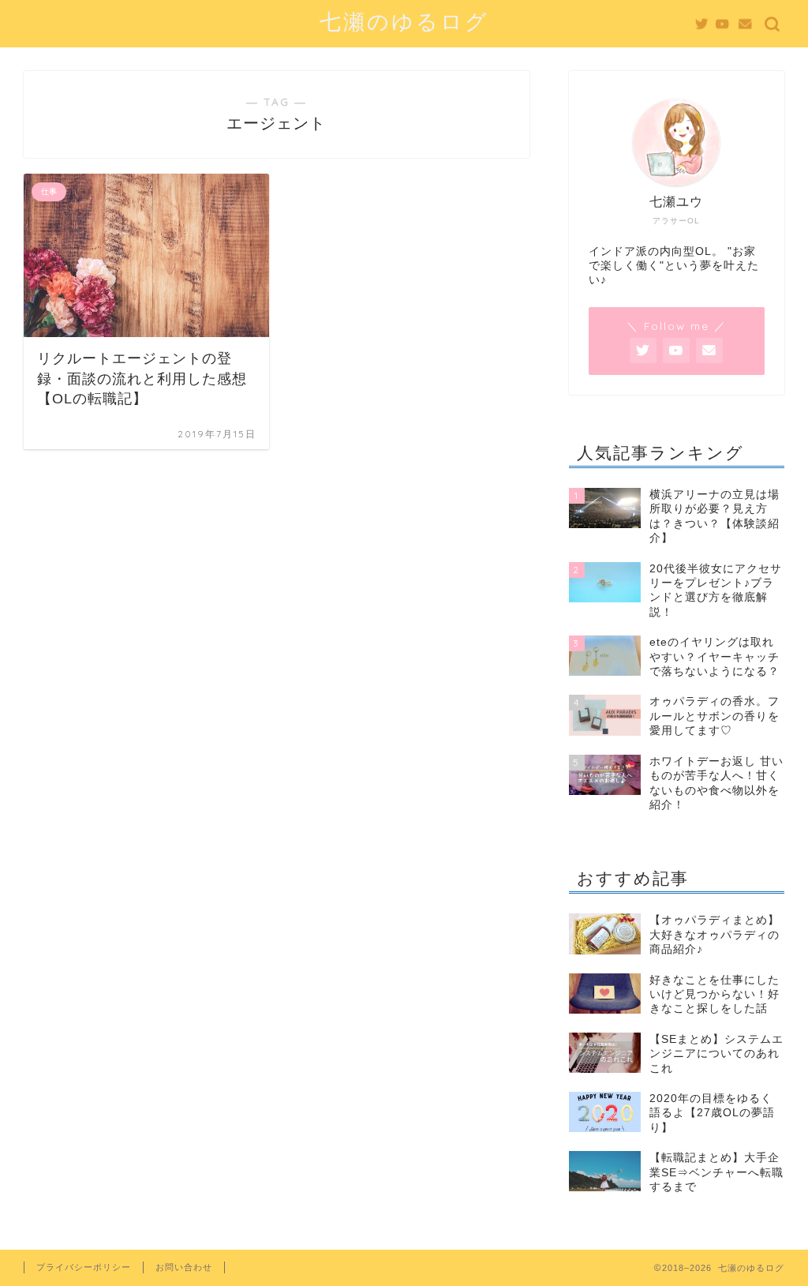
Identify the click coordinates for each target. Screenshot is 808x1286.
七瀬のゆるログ (404, 21)
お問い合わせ (183, 1267)
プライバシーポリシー (83, 1267)
